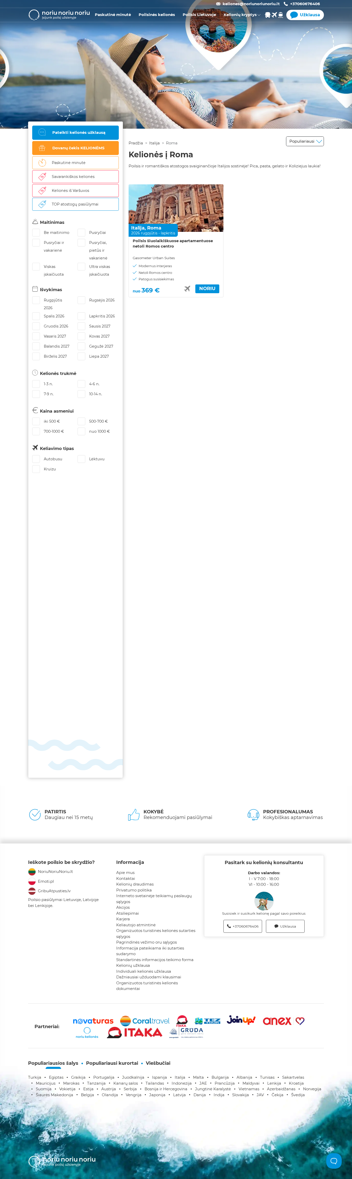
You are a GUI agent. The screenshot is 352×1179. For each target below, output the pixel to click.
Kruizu (50, 469)
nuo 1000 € (99, 431)
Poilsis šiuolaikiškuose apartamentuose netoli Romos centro (173, 243)
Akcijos (123, 907)
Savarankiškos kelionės (73, 176)
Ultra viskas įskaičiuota (99, 270)
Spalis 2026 (54, 316)
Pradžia (136, 143)
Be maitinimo (56, 232)
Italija (154, 143)
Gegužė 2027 (101, 346)
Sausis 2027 (99, 326)
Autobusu (53, 459)
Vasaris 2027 (55, 336)
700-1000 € (54, 431)
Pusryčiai (97, 232)
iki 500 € (52, 421)
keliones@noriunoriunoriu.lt (251, 3)
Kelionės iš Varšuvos (70, 190)
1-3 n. (48, 384)
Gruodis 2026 (56, 326)
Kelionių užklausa (133, 965)
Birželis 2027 (55, 356)
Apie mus (125, 872)
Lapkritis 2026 (102, 316)
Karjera (123, 918)
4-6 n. (94, 384)
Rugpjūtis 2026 (53, 304)
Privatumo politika (134, 890)
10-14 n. (95, 394)
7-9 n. (49, 394)
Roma (154, 228)
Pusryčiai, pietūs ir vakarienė (98, 250)
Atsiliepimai (127, 913)
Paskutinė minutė (69, 162)
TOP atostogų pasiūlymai (75, 204)
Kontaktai (125, 878)
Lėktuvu (97, 459)
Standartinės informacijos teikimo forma (155, 959)
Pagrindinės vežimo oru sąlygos (146, 942)
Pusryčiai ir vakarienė (54, 246)
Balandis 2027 (56, 346)
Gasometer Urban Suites (154, 258)
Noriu (207, 288)
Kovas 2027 (99, 336)
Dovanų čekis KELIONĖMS (78, 147)
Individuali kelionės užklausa (143, 971)
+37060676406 (305, 3)
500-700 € (98, 421)
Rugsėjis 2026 (102, 300)
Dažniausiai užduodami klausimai (148, 977)
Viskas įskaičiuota (54, 270)
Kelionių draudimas (135, 884)
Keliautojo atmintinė (136, 924)
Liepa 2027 (99, 356)
